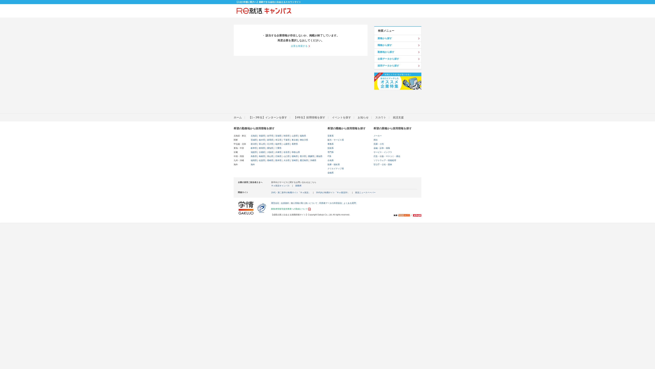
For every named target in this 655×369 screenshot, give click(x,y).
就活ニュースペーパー (365, 192)
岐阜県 (254, 148)
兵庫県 (278, 152)
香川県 (302, 156)
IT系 (329, 156)
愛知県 (270, 148)
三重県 (278, 148)
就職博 (298, 185)
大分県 (286, 160)
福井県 (278, 144)
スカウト (380, 117)
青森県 (261, 136)
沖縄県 (313, 160)
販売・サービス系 (336, 140)
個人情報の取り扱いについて (304, 203)
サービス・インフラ (383, 152)
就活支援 (398, 117)
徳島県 (294, 156)
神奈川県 (303, 140)
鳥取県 (254, 156)
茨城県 (254, 140)
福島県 (302, 136)
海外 (253, 164)
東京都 (294, 140)
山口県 (286, 156)
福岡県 (254, 160)
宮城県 (278, 136)
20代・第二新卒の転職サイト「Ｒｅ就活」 (290, 192)
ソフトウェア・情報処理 (385, 160)
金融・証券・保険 (382, 148)
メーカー (378, 136)
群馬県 (270, 140)
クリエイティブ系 (336, 168)
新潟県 (254, 144)
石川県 (270, 144)
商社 (376, 140)
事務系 (331, 144)
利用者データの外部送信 (330, 203)
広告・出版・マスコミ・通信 (387, 156)
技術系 (331, 148)
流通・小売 (379, 144)
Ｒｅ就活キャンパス (280, 185)
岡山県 (270, 156)
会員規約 (285, 203)
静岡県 (261, 148)
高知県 (319, 156)
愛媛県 (311, 156)
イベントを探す (341, 117)
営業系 (331, 136)
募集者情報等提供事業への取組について (289, 209)
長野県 (294, 144)
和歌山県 (295, 152)
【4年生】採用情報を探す (309, 117)
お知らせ (363, 117)
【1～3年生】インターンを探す (268, 117)
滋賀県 (254, 152)
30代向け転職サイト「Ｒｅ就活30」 (333, 192)
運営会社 (275, 203)
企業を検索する (299, 46)
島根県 (261, 156)
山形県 (294, 136)
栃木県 (261, 140)
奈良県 (286, 152)
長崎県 (270, 160)
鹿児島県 (303, 160)
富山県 (261, 144)
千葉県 (286, 140)
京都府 (261, 152)
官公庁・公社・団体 (383, 164)
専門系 (331, 152)
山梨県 (286, 144)
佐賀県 (261, 160)
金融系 (331, 173)
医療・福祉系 (334, 164)
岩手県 (270, 136)
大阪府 (270, 152)
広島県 (278, 156)
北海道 (254, 136)
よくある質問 (350, 203)
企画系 (331, 160)
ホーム (238, 117)
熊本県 (278, 160)
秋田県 (286, 136)
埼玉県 (278, 140)
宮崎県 (294, 160)
